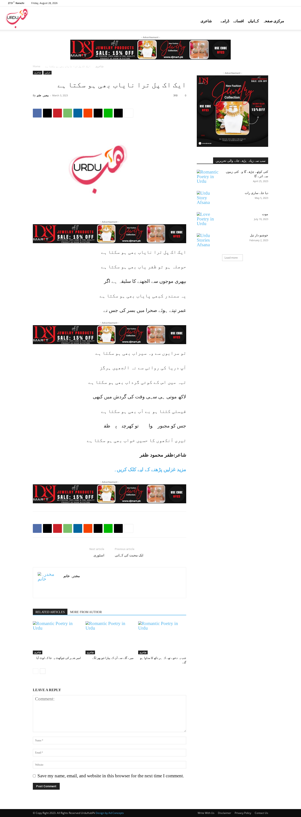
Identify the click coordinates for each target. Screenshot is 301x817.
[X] (286, 3)
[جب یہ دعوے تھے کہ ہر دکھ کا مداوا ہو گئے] (162, 637)
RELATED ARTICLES (50, 612)
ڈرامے (225, 21)
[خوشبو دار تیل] (208, 241)
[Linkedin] (77, 113)
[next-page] (42, 671)
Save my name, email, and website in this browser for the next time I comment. (110, 775)
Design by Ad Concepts (110, 813)
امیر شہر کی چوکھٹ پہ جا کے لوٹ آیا (58, 658)
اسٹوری (98, 555)
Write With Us (206, 813)
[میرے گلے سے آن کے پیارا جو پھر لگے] (109, 637)
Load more (231, 257)
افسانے (238, 21)
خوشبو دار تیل (259, 235)
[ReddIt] (88, 113)
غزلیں (47, 72)
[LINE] (108, 113)
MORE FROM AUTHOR (86, 612)
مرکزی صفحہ (273, 21)
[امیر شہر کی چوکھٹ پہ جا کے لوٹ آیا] (57, 637)
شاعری (206, 21)
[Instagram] (264, 3)
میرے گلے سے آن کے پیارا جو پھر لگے (113, 658)
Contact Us (261, 813)
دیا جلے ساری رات (256, 193)
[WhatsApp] (67, 113)
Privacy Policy (243, 813)
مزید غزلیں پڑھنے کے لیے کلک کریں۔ (150, 469)
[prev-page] (35, 671)
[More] (128, 113)
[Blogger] (249, 3)
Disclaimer (224, 813)
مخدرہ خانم (43, 95)
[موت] (208, 220)
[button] (295, 21)
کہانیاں (253, 21)
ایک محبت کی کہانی (129, 555)
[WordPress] (293, 3)
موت (265, 214)
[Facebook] (257, 3)
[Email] (98, 113)
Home (36, 66)
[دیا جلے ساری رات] (208, 198)
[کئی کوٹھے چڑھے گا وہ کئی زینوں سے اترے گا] (208, 177)
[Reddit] (278, 3)
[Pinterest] (271, 3)
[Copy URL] (118, 113)
